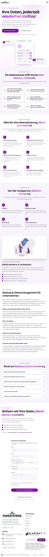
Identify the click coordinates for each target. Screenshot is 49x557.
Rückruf (31, 462)
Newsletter (27, 523)
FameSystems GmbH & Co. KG (12, 554)
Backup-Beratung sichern (10, 30)
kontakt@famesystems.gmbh (25, 432)
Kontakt (26, 525)
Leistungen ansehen (26, 30)
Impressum (35, 554)
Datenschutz (42, 554)
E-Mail (12, 453)
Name (12, 447)
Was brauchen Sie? (15, 466)
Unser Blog (27, 518)
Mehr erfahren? (38, 549)
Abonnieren (41, 539)
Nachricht (13, 472)
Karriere (27, 528)
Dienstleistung (28, 516)
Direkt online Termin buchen (25, 497)
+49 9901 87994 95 (12, 432)
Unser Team (27, 521)
